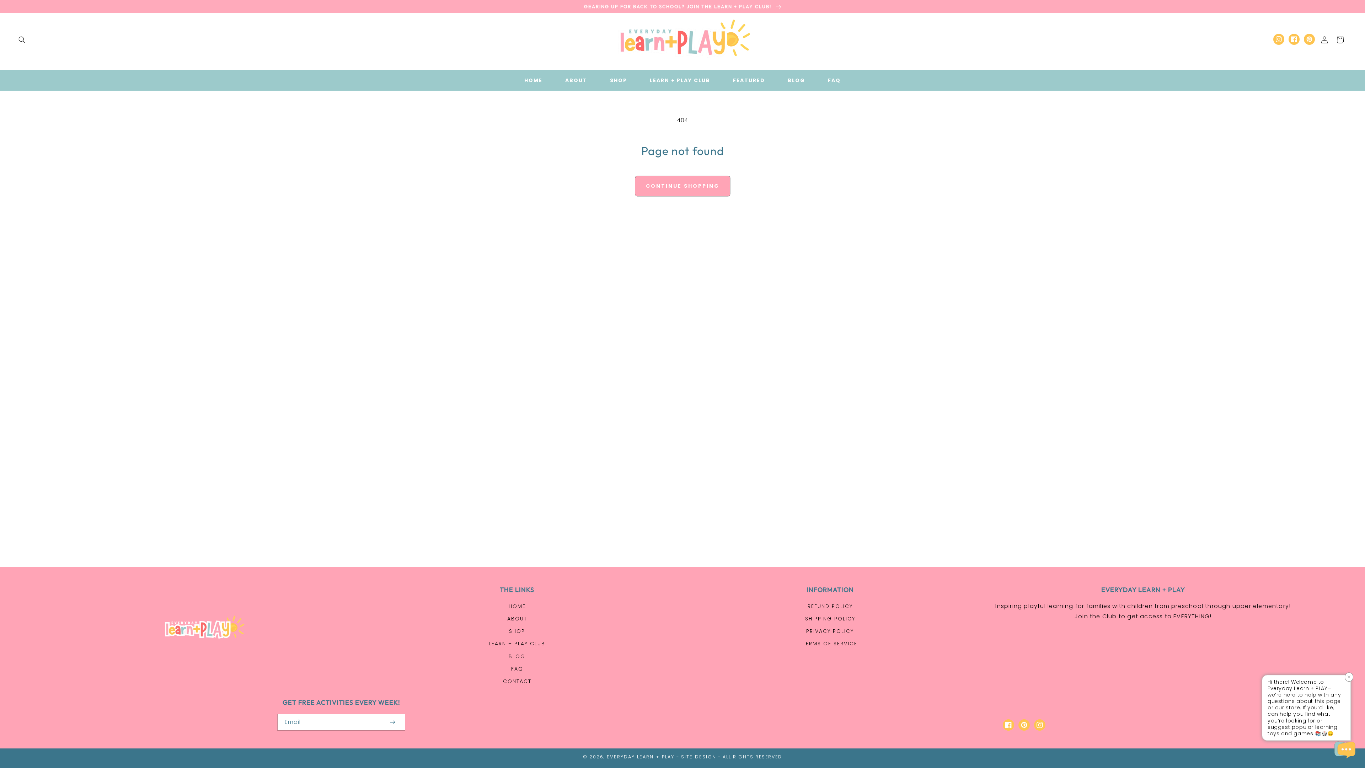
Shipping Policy (830, 618)
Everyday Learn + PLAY (640, 756)
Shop (517, 631)
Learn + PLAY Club (517, 643)
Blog (517, 656)
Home (517, 606)
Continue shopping (682, 186)
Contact (517, 681)
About (517, 618)
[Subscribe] (392, 722)
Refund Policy (830, 606)
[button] (22, 40)
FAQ (517, 668)
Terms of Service (830, 643)
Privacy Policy (830, 631)
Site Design (698, 756)
